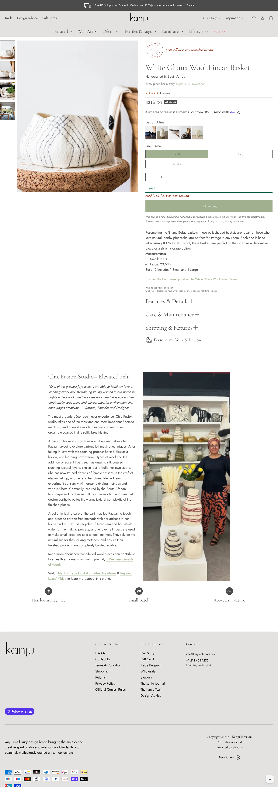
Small (177, 154)
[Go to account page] (263, 18)
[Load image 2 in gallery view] (7, 70)
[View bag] (271, 18)
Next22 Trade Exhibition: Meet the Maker (87, 573)
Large (241, 154)
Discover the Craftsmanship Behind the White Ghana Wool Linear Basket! (191, 279)
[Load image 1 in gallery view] (7, 50)
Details (190, 5)
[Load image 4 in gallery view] (7, 91)
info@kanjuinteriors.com (201, 654)
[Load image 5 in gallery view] (7, 111)
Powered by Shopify (229, 747)
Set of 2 (177, 163)
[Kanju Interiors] (138, 18)
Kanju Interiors (242, 737)
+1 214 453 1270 (197, 660)
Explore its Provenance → (192, 84)
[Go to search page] (254, 18)
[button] (254, 18)
